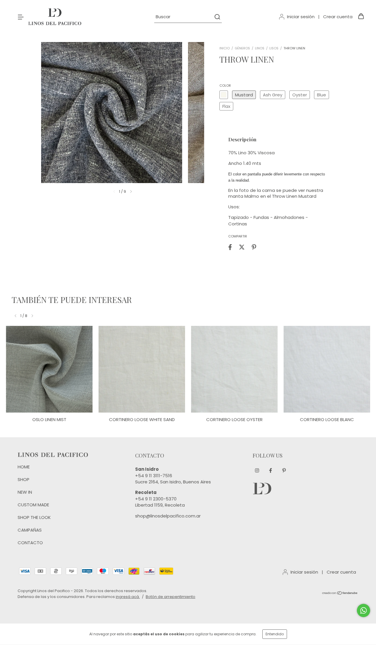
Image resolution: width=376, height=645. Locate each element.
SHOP (23, 479)
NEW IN (25, 492)
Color (225, 85)
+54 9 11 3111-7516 (153, 476)
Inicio (224, 48)
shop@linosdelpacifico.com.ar (168, 516)
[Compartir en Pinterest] (254, 247)
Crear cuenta (337, 17)
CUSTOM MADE (33, 505)
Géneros (242, 48)
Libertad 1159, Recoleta (160, 505)
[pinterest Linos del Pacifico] (284, 470)
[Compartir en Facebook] (230, 247)
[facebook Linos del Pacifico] (270, 470)
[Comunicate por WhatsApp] (363, 610)
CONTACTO (30, 543)
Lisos (273, 48)
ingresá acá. (128, 596)
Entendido (275, 633)
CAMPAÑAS (30, 530)
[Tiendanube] (340, 594)
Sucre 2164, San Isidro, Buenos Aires (173, 482)
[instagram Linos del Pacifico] (257, 470)
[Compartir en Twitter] (242, 247)
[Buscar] (217, 16)
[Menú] (21, 17)
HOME (24, 467)
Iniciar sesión (301, 17)
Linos (259, 48)
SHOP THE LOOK (34, 517)
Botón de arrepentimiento (170, 596)
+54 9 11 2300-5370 (156, 499)
